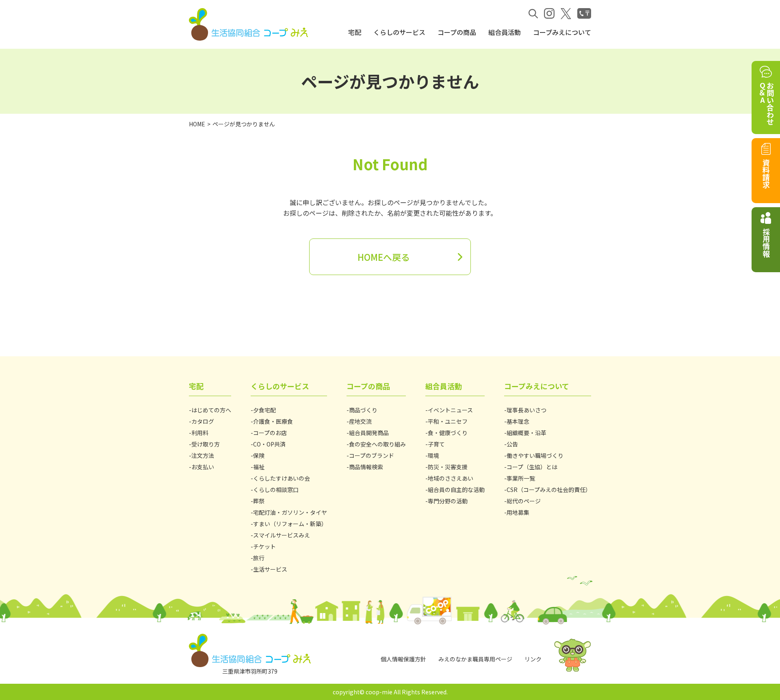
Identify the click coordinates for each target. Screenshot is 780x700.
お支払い (202, 467)
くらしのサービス (399, 32)
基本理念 (518, 421)
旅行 (258, 558)
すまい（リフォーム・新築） (290, 524)
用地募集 (518, 512)
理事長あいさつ (526, 410)
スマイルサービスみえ (281, 535)
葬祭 (258, 501)
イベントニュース (450, 410)
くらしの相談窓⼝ (276, 489)
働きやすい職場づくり (535, 455)
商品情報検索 (366, 467)
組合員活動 (504, 32)
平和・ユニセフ (448, 421)
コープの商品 (457, 32)
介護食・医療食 (273, 421)
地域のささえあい (450, 478)
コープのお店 (270, 433)
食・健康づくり (448, 433)
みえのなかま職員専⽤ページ (475, 659)
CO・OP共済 (269, 444)
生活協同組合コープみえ (250, 24)
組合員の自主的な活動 (456, 489)
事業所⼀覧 (521, 478)
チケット (264, 546)
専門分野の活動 (448, 501)
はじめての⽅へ (211, 410)
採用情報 (766, 242)
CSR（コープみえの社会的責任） (549, 489)
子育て (436, 444)
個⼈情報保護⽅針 (403, 659)
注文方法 (202, 455)
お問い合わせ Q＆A (766, 104)
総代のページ (524, 501)
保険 (258, 455)
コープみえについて (562, 32)
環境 (433, 455)
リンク (533, 659)
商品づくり (363, 410)
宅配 (354, 32)
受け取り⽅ (205, 444)
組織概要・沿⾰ (526, 433)
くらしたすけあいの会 (281, 478)
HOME (197, 124)
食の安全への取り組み (377, 444)
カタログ (202, 421)
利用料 (199, 433)
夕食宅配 (264, 410)
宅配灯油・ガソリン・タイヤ (290, 512)
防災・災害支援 (448, 467)
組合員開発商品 (369, 433)
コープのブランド (371, 455)
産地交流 (360, 421)
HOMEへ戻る (384, 256)
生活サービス (270, 569)
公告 (512, 444)
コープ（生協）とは (532, 467)
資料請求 (766, 173)
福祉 (258, 467)
